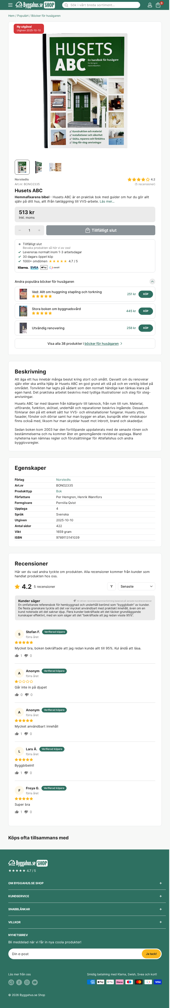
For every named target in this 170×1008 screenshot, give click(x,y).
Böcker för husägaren (46, 15)
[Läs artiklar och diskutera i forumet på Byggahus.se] (11, 982)
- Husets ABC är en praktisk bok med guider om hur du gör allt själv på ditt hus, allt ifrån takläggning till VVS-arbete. (82, 199)
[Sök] (66, 5)
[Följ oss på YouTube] (35, 982)
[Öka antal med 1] (39, 230)
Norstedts (22, 179)
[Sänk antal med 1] (20, 230)
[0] (158, 4)
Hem (11, 15)
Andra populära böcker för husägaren (44, 281)
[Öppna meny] (10, 5)
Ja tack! (151, 954)
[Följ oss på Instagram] (27, 982)
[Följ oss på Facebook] (19, 982)
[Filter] (111, 586)
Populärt (23, 15)
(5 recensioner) (145, 184)
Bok (59, 491)
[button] (139, 179)
